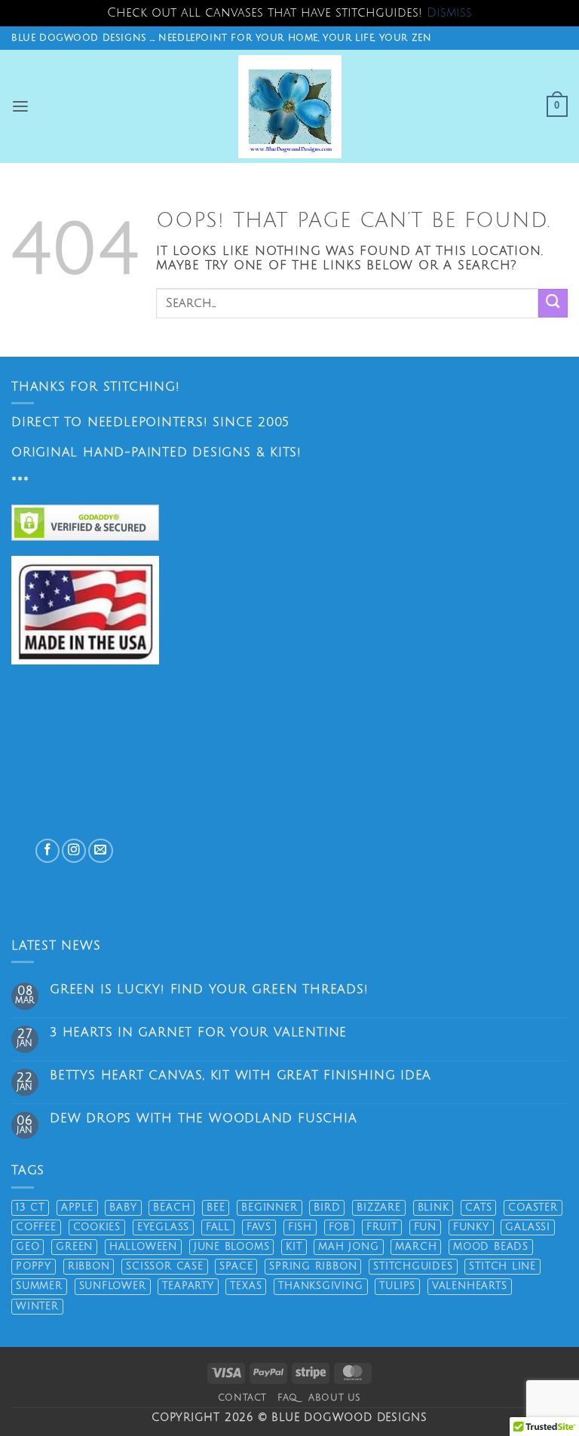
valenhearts (469, 1286)
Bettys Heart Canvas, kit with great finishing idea (240, 1075)
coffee (36, 1227)
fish (300, 1227)
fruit (381, 1227)
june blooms (232, 1246)
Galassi (527, 1227)
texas (246, 1286)
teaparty (187, 1286)
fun (425, 1227)
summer (39, 1286)
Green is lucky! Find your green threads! (209, 989)
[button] (20, 106)
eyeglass (163, 1227)
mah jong (348, 1246)
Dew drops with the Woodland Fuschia (203, 1118)
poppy (33, 1266)
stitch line (502, 1266)
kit (294, 1246)
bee (216, 1207)
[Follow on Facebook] (47, 851)
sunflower (112, 1286)
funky (471, 1227)
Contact (242, 1398)
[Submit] (553, 303)
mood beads (490, 1246)
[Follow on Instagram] (74, 851)
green (74, 1246)
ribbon (89, 1266)
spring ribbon (313, 1266)
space (236, 1266)
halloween (143, 1246)
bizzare (379, 1207)
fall (218, 1227)
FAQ (287, 1398)
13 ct (30, 1207)
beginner (269, 1207)
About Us (334, 1398)
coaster (533, 1207)
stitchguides (412, 1266)
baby (122, 1207)
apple (77, 1207)
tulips (397, 1286)
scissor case (164, 1266)
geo (27, 1246)
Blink (433, 1207)
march (416, 1246)
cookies (97, 1227)
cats (478, 1207)
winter (37, 1306)
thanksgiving (320, 1286)
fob (339, 1227)
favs (259, 1227)
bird (327, 1207)
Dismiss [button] (449, 13)
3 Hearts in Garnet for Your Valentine (198, 1032)
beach (171, 1207)
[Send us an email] (100, 851)
